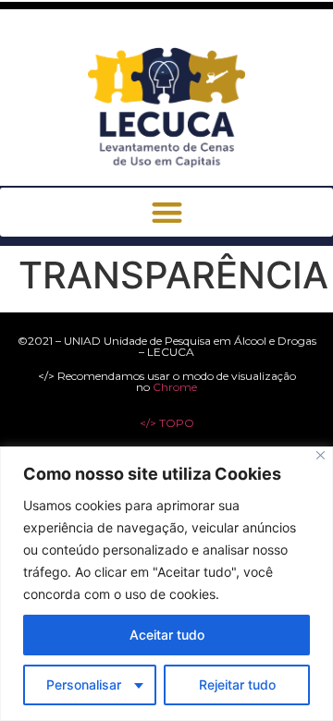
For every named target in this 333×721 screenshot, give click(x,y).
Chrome (175, 387)
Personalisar (83, 684)
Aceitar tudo (167, 634)
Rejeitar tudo (237, 684)
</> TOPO (167, 423)
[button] (166, 212)
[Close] (320, 455)
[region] (166, 583)
